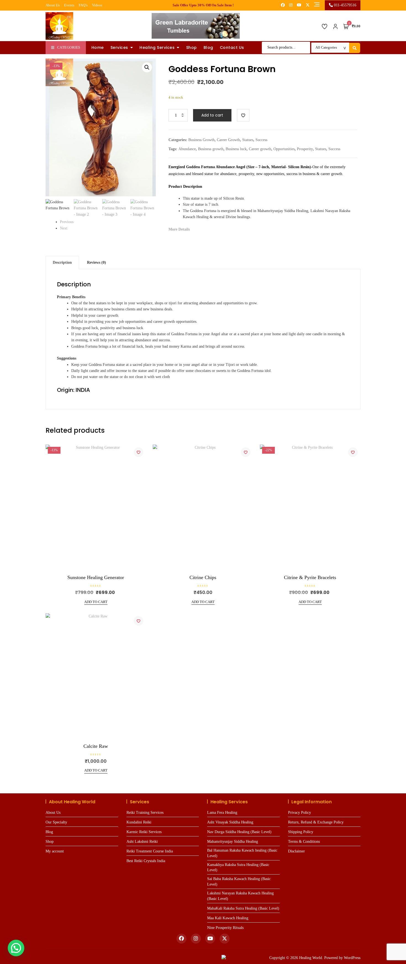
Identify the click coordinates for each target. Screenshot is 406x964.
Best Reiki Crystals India (145, 861)
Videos (97, 5)
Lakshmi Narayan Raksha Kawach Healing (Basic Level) (240, 896)
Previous (66, 222)
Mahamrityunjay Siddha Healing (232, 841)
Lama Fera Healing (222, 812)
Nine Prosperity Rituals (225, 928)
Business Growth (201, 140)
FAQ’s (83, 5)
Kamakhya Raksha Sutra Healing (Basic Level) (238, 867)
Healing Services (157, 47)
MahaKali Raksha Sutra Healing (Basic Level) (243, 908)
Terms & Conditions (304, 841)
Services (119, 47)
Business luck (236, 149)
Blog (208, 47)
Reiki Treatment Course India (149, 851)
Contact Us (232, 47)
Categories (68, 47)
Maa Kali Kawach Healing (227, 918)
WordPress (352, 958)
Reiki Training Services (145, 812)
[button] (147, 67)
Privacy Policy (299, 812)
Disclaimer (296, 851)
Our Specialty (56, 822)
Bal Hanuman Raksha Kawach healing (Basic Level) (242, 853)
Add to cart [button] (95, 602)
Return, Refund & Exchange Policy (316, 822)
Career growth (260, 149)
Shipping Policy (300, 832)
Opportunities (284, 149)
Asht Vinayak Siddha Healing (230, 822)
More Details (179, 229)
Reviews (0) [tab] (96, 262)
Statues (247, 140)
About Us (53, 5)
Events (69, 5)
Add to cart (212, 115)
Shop (191, 47)
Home (97, 47)
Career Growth (228, 140)
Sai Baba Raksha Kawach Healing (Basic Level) (239, 881)
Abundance (187, 149)
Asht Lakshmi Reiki (142, 841)
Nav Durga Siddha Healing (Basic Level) (239, 832)
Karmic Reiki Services (144, 832)
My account (55, 851)
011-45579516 (344, 5)
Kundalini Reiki (138, 822)
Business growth (210, 149)
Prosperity (305, 149)
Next (63, 228)
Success (261, 140)
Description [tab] (62, 262)
